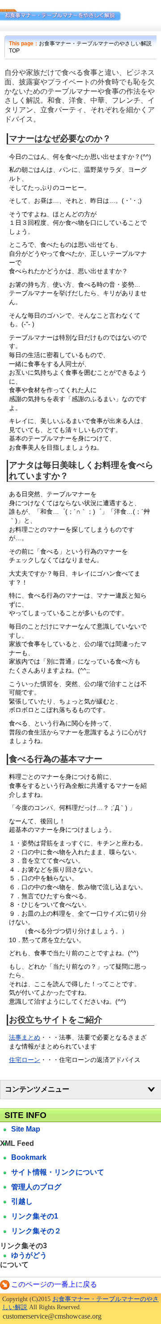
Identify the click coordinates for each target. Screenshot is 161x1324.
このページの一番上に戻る (54, 1284)
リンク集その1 (34, 1216)
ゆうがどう (29, 1255)
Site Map (25, 1129)
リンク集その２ (36, 1231)
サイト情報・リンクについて (57, 1172)
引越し (22, 1201)
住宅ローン (24, 1059)
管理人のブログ (36, 1187)
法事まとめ (24, 1037)
